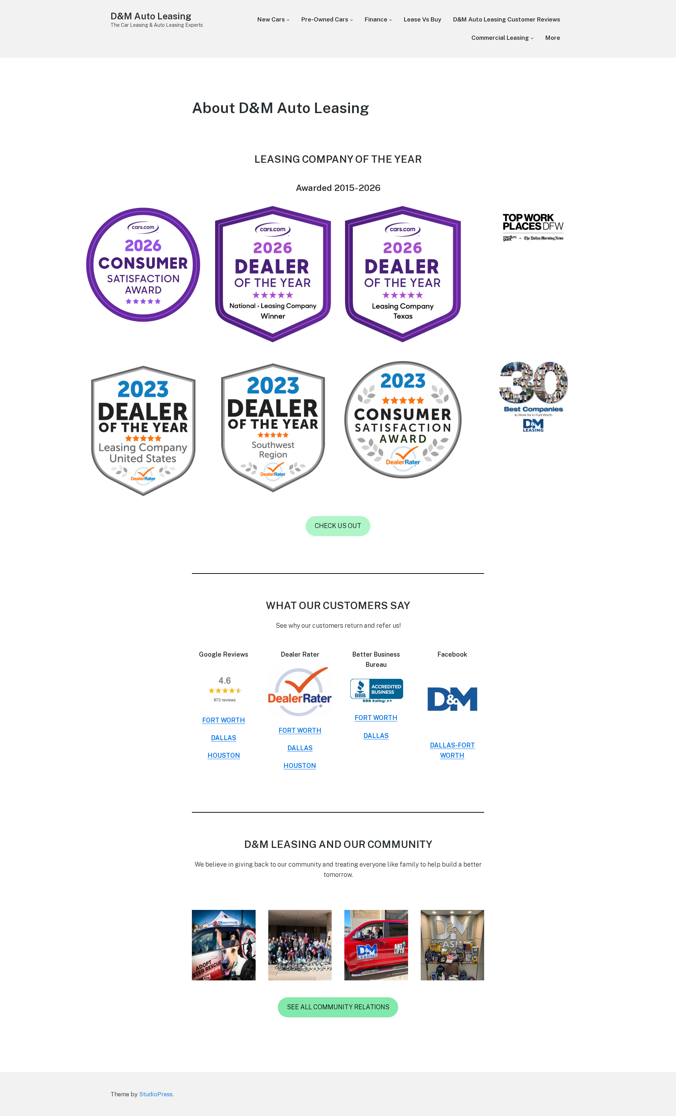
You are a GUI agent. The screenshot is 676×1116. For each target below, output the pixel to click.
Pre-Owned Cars (324, 19)
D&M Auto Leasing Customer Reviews (506, 19)
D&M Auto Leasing (151, 16)
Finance (376, 19)
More (552, 37)
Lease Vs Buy (422, 19)
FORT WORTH (223, 720)
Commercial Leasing (500, 37)
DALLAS (223, 738)
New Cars (271, 19)
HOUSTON (223, 755)
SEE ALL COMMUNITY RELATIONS (338, 1007)
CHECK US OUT (338, 525)
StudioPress (156, 1094)
